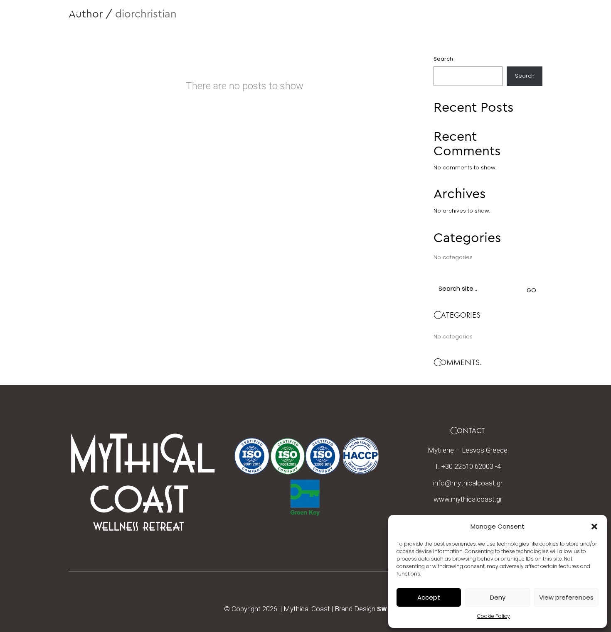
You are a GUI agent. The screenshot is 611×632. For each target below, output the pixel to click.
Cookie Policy (493, 616)
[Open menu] (596, 19)
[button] (594, 526)
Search (443, 59)
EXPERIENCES (548, 18)
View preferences (566, 597)
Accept (428, 597)
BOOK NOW (489, 18)
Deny (497, 597)
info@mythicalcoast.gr (468, 483)
